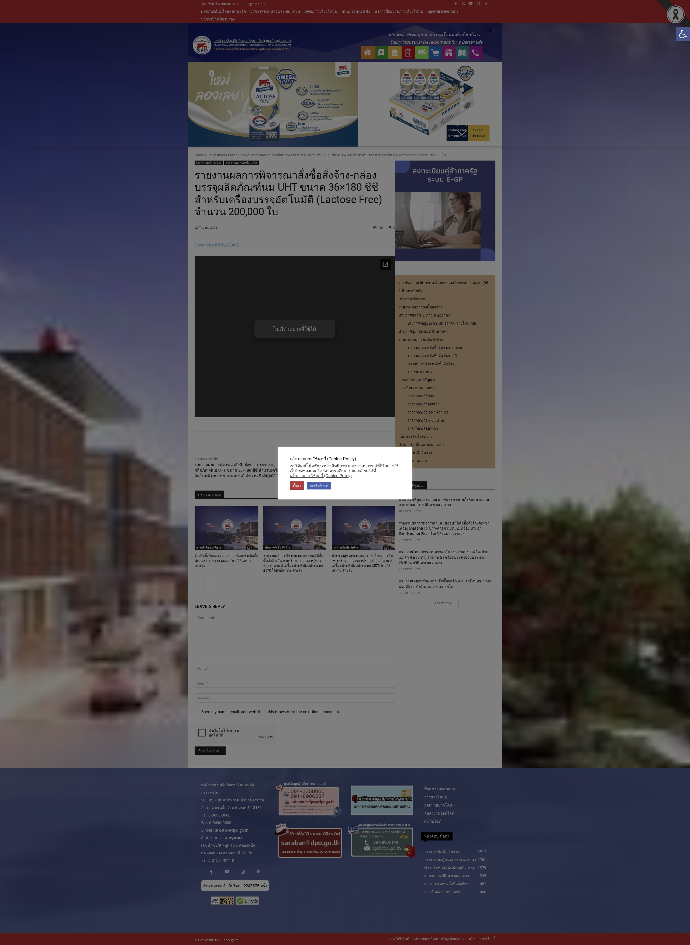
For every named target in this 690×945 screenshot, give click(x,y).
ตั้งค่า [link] (297, 485)
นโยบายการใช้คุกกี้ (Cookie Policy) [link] (321, 475)
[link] (683, 34)
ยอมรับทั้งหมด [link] (319, 485)
